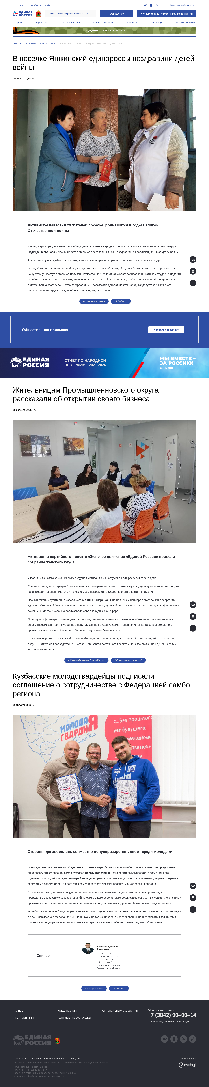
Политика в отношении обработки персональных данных (44, 1073)
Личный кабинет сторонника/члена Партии (167, 13)
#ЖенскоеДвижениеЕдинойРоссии (86, 660)
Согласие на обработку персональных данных (38, 1076)
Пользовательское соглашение (30, 1067)
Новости (52, 44)
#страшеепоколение (94, 301)
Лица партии (41, 22)
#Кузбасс (121, 301)
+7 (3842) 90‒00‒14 (171, 1015)
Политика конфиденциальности (30, 1070)
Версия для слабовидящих (182, 5)
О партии (17, 22)
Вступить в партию (185, 22)
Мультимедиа (156, 22)
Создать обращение (166, 329)
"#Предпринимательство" (128, 660)
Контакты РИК (25, 1017)
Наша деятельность (70, 22)
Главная (17, 44)
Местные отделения (103, 22)
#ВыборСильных (94, 988)
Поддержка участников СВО (105, 30)
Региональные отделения (119, 1010)
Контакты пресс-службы (75, 1017)
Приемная (131, 22)
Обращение (117, 13)
